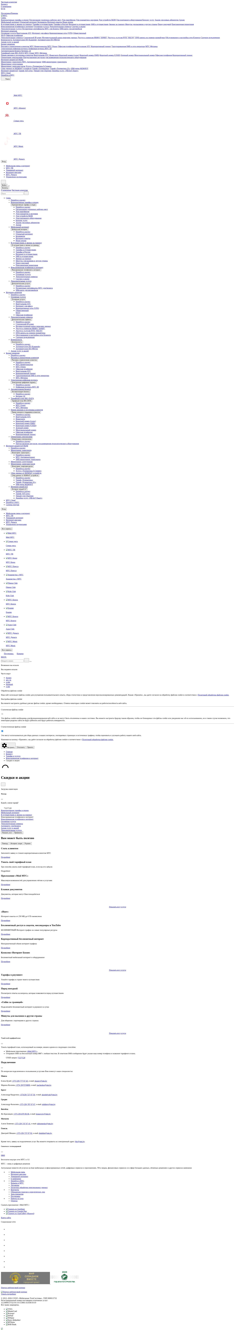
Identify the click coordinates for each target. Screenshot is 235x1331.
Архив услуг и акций (10, 42)
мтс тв (8, 680)
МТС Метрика (151, 46)
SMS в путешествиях (100, 24)
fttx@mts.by (80, 1141)
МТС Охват (29, 53)
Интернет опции (16, 843)
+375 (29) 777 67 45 (20, 1081)
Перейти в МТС (7, 75)
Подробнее (5, 857)
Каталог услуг (148, 20)
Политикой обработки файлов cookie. (213, 695)
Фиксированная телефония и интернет (17, 26)
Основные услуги (41, 26)
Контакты (15, 1190)
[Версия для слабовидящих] (2, 11)
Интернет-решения (9, 31)
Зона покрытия (17, 1194)
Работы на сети (17, 1198)
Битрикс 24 (26, 51)
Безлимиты (42, 22)
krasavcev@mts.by (43, 1114)
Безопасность (6, 40)
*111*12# (21, 1058)
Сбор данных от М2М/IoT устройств (16, 68)
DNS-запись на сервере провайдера (150, 38)
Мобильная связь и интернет (18, 166)
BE (2, 657)
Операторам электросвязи (12, 57)
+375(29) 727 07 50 (27, 1095)
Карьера (20, 654)
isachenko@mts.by (44, 1085)
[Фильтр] (3, 784)
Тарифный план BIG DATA (12, 53)
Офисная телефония (14, 35)
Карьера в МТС (17, 1183)
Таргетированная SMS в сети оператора (128, 46)
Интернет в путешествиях (79, 24)
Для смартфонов (69, 20)
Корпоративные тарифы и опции (15, 20)
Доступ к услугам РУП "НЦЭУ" (121, 38)
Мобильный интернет (10, 22)
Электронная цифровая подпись (14, 49)
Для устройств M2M (107, 20)
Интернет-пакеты (54, 22)
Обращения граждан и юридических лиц (28, 1192)
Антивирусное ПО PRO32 (49, 40)
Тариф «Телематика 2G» (60, 68)
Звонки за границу (117, 24)
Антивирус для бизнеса (11, 826)
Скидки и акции (78, 26)
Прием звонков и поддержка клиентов (17, 55)
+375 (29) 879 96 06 (21, 1114)
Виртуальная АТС (24, 33)
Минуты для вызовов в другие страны (141, 24)
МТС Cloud (6, 73)
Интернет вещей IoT (9, 71)
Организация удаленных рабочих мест (45, 20)
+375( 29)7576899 (22, 1085)
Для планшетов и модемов (87, 20)
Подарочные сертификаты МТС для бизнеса (40, 29)
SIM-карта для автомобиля (71, 29)
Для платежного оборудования (129, 20)
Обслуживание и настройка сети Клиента (182, 38)
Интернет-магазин (13, 172)
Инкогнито (54, 55)
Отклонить (21, 747)
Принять (30, 747)
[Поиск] (26, 193)
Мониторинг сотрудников (12, 64)
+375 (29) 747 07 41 (22, 1124)
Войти (4, 185)
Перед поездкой (164, 24)
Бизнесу (4, 4)
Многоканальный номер (144, 55)
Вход (4, 161)
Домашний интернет (14, 170)
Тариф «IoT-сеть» (26, 71)
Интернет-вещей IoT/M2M (12, 60)
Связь (3, 18)
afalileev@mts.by (48, 1104)
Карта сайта (6, 1218)
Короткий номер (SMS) (89, 55)
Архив (182, 20)
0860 (3, 1155)
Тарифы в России (60, 24)
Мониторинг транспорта (11, 62)
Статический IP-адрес (32, 38)
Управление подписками (16, 177)
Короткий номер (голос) (69, 55)
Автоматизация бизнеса (11, 51)
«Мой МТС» (32, 1051)
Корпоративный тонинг (101, 46)
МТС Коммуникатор (38, 46)
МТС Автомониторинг (31, 62)
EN (5, 657)
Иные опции (67, 22)
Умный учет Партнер (42, 71)
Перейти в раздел (18, 200)
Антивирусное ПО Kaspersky (25, 40)
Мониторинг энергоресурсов (13, 66)
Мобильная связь (18, 1172)
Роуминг (28, 843)
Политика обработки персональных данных (29, 1187)
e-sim (8, 682)
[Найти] (26, 660)
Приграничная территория (182, 24)
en (4, 9)
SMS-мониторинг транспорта (54, 62)
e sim (8, 687)
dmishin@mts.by (45, 1133)
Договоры (15, 1185)
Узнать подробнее (8, 1294)
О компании (6, 6)
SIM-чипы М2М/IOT (79, 68)
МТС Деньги (11, 175)
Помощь (5, 843)
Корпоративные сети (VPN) (61, 33)
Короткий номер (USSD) (110, 55)
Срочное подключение (210, 38)
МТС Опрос (52, 46)
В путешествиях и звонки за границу (16, 24)
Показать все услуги (117, 907)
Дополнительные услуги (11, 29)
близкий (9, 684)
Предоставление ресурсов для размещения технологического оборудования (54, 57)
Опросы (14, 1201)
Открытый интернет (28, 22)
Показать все (7, 833)
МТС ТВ (9, 168)
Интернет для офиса (40, 33)
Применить (18, 833)
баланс (9, 678)
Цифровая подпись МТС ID (40, 49)
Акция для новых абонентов (167, 20)
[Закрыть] (2, 1043)
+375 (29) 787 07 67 (27, 1104)
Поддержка (9, 654)
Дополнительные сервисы (60, 26)
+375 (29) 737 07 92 (24, 1133)
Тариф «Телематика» (41, 68)
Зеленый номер (127, 55)
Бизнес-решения (8, 44)
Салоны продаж (12, 505)
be (2, 9)
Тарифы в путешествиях (43, 24)
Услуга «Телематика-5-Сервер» (39, 66)
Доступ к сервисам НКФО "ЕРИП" (92, 38)
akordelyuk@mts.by (49, 1095)
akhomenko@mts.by (45, 1124)
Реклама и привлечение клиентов (15, 46)
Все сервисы (7, 529)
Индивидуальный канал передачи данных (59, 38)
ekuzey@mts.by (41, 1081)
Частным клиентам (9, 2)
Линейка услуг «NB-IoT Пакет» (65, 71)
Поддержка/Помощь (9, 13)
